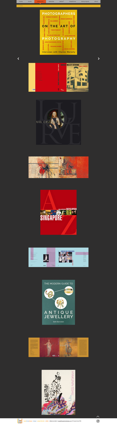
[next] (98, 58)
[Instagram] (98, 421)
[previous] (18, 58)
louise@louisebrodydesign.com (65, 421)
